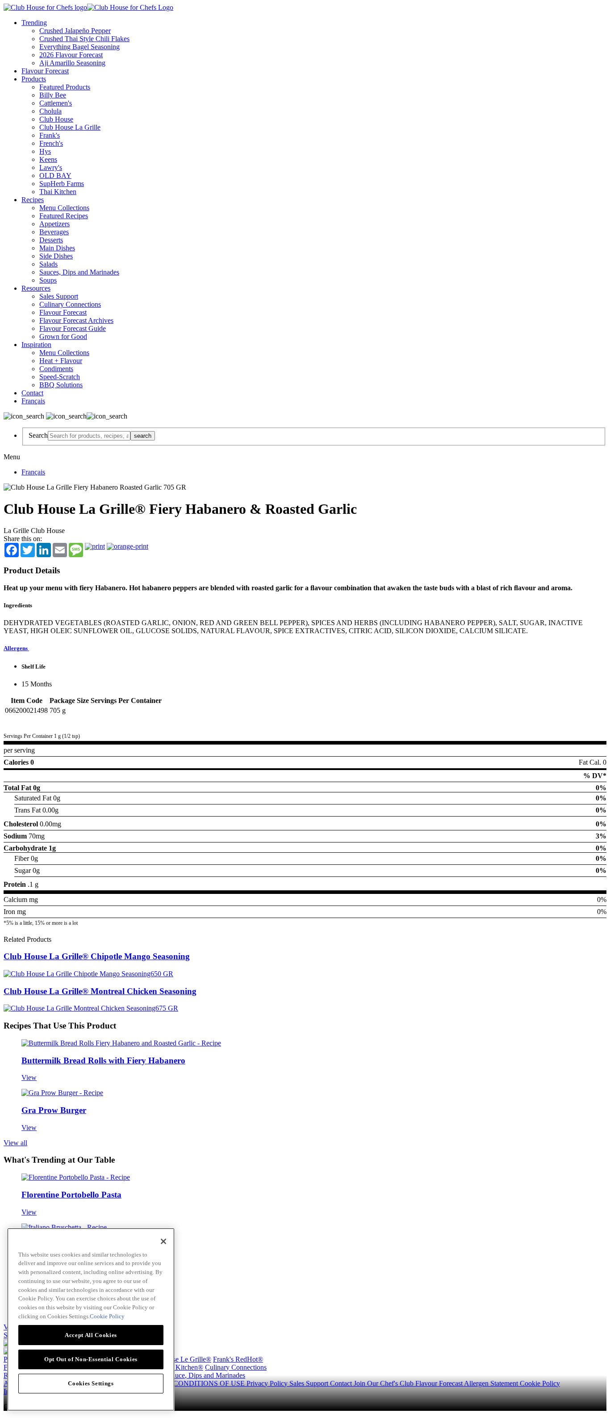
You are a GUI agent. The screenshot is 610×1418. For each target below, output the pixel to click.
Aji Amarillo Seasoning (72, 63)
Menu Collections (64, 208)
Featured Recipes (63, 216)
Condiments (56, 368)
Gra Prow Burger (53, 1110)
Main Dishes (57, 248)
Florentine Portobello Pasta (71, 1194)
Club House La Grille (69, 127)
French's (51, 143)
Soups (48, 280)
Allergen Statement (492, 1383)
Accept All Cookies (91, 1334)
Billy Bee (52, 95)
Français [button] (33, 401)
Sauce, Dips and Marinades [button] (206, 1375)
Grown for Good (63, 336)
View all (15, 1143)
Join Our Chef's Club (384, 1383)
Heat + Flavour (60, 360)
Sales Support (58, 296)
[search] (89, 435)
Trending (34, 22)
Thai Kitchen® (182, 1367)
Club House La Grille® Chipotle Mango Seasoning (97, 956)
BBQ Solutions (61, 385)
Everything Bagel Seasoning (79, 47)
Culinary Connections (70, 304)
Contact (32, 393)
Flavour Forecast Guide (72, 328)
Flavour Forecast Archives (76, 320)
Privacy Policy (268, 1383)
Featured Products (64, 87)
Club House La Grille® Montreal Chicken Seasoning (100, 991)
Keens (48, 159)
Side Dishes (56, 256)
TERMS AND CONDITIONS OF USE (188, 1383)
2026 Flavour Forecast (71, 55)
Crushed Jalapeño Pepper (75, 30)
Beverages (54, 232)
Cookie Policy (540, 1383)
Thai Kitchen (57, 191)
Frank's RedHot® (238, 1359)
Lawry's (50, 167)
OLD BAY (55, 175)
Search (38, 435)
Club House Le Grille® (178, 1359)
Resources (35, 288)
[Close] (163, 1241)
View (29, 1077)
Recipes (32, 199)
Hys (45, 151)
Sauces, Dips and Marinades (79, 272)
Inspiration (36, 344)
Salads (48, 264)
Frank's (49, 135)
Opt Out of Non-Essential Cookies (91, 1358)
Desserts (51, 240)
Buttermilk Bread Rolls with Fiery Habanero (103, 1060)
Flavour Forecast (45, 71)
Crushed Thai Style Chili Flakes (84, 38)
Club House (56, 119)
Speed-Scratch (59, 377)
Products (33, 79)
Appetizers (54, 224)
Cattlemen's (55, 103)
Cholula (50, 111)
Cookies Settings (91, 1383)
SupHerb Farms (61, 183)
